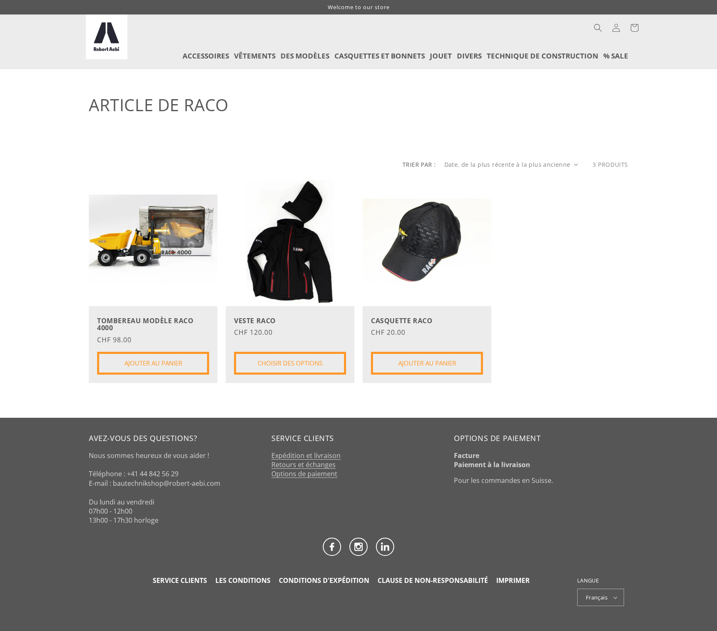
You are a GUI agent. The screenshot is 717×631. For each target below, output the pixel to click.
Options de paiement (304, 473)
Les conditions (243, 580)
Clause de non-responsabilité (433, 580)
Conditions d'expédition (324, 580)
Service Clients (180, 580)
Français (596, 597)
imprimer (513, 580)
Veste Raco (255, 321)
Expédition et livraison (306, 455)
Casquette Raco (401, 321)
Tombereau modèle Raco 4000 (145, 324)
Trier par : (419, 164)
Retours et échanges (303, 464)
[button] (598, 28)
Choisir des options (290, 363)
